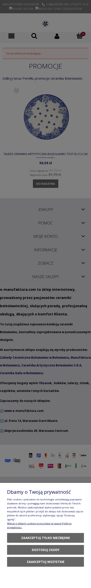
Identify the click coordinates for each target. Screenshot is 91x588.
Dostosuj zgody (45, 550)
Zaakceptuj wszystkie (45, 562)
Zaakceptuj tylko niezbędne (45, 538)
